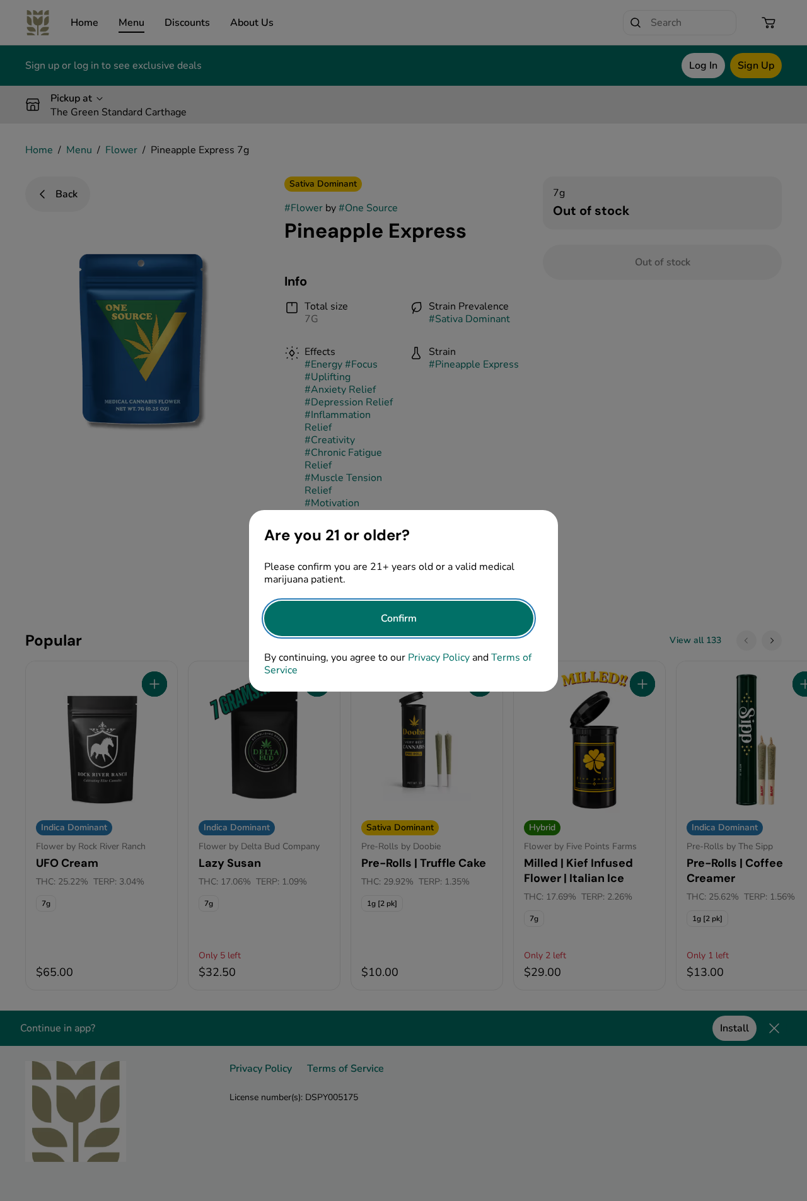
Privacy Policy (439, 657)
